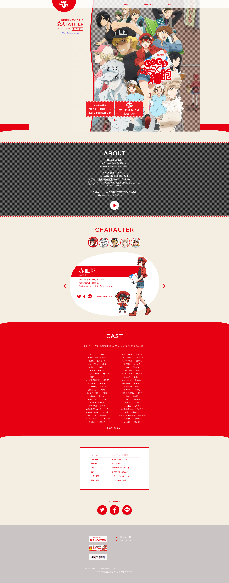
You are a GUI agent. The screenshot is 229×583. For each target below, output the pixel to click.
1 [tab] (114, 120)
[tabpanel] (100, 109)
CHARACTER (148, 4)
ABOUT (126, 4)
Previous (65, 286)
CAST (170, 4)
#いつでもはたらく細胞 (64, 29)
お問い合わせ (123, 537)
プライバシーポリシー (127, 540)
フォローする (77, 29)
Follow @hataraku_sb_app (70, 33)
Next (164, 286)
